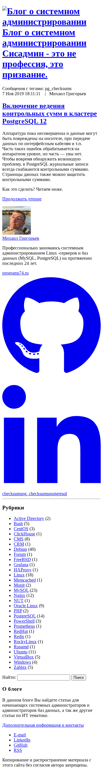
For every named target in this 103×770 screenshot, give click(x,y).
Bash (18, 523)
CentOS (21, 528)
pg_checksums (35, 493)
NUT (18, 600)
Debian (20, 549)
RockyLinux (25, 641)
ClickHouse (24, 533)
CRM (19, 544)
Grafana (21, 564)
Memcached (25, 580)
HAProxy (22, 569)
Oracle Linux (26, 605)
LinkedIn (22, 740)
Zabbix (20, 667)
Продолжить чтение (21, 198)
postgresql (58, 493)
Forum (20, 554)
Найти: (9, 677)
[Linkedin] (51, 488)
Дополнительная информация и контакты (43, 725)
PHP (18, 610)
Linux (19, 574)
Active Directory (29, 518)
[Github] (51, 375)
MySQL (21, 590)
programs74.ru (15, 273)
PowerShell (24, 621)
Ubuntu (20, 651)
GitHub (20, 745)
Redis (19, 636)
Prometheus (24, 626)
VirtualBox (24, 657)
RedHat (21, 631)
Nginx (19, 595)
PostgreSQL (25, 615)
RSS (18, 750)
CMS (18, 539)
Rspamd (21, 646)
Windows (22, 662)
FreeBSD (22, 559)
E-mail (20, 734)
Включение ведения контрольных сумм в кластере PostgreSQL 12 (49, 113)
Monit (19, 585)
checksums (12, 493)
